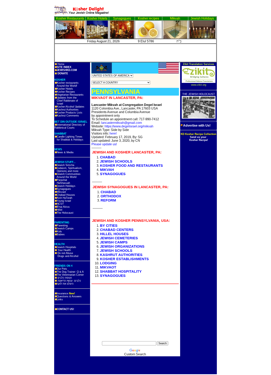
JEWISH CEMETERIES (119, 238)
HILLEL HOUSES (114, 234)
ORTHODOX (111, 196)
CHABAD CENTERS (117, 230)
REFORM (108, 200)
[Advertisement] (18, 61)
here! (113, 133)
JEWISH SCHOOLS (116, 161)
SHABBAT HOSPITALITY (121, 271)
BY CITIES (108, 226)
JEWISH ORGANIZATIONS (122, 246)
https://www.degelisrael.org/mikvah (129, 126)
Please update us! (104, 144)
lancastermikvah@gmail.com (121, 122)
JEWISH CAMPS (114, 242)
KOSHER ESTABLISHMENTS (124, 259)
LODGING (108, 263)
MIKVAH (107, 170)
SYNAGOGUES (113, 174)
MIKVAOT (108, 267)
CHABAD (107, 157)
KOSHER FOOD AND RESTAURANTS (131, 166)
